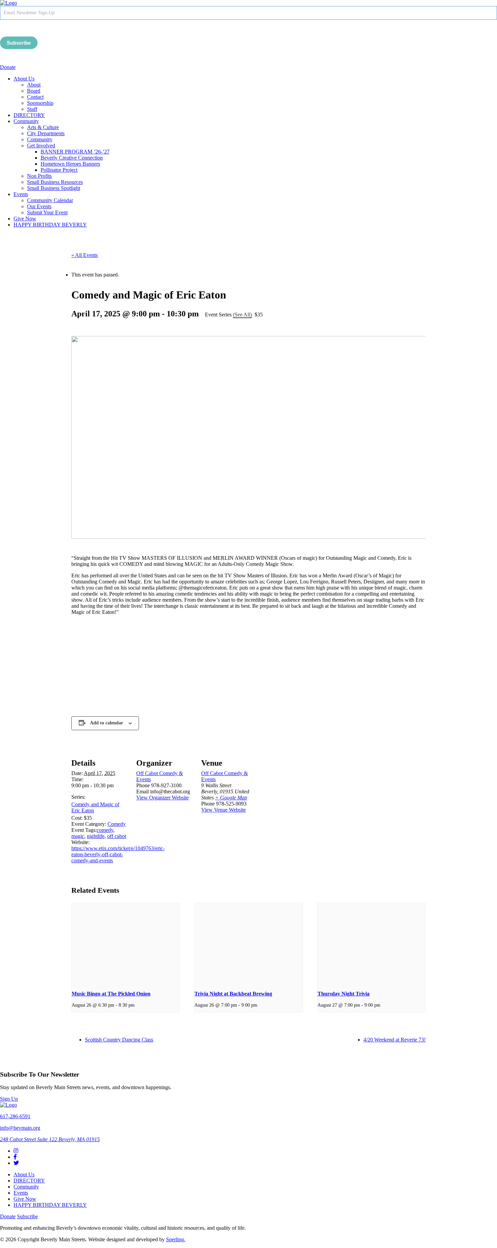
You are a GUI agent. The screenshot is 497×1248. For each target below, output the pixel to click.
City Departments (46, 133)
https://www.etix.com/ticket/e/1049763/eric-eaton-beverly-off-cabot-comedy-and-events (118, 854)
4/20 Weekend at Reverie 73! (394, 1039)
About (34, 85)
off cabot (116, 836)
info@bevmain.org (20, 1128)
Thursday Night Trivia (343, 994)
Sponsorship (40, 103)
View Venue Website (223, 810)
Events (21, 194)
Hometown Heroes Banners (70, 164)
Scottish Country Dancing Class (119, 1039)
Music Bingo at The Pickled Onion (111, 994)
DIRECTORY (29, 115)
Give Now (25, 218)
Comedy (117, 824)
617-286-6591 (15, 1116)
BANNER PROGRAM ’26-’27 (75, 151)
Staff (32, 109)
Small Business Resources (55, 182)
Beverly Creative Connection (72, 158)
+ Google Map (231, 797)
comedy (105, 830)
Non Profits (39, 176)
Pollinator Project (59, 170)
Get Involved (41, 145)
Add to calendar (106, 722)
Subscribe (19, 43)
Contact (35, 97)
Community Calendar (50, 200)
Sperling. (175, 1239)
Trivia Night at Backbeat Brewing (233, 994)
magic (77, 836)
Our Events (39, 206)
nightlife (95, 836)
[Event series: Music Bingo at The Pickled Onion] (137, 1005)
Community (26, 121)
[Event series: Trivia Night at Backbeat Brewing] (259, 1005)
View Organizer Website (162, 797)
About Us (24, 78)
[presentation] (126, 943)
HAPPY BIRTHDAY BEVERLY (50, 224)
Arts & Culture (43, 127)
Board (33, 91)
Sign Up (9, 1099)
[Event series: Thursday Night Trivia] (382, 1005)
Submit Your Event (47, 212)
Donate (8, 67)
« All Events (84, 255)
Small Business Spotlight (53, 188)
